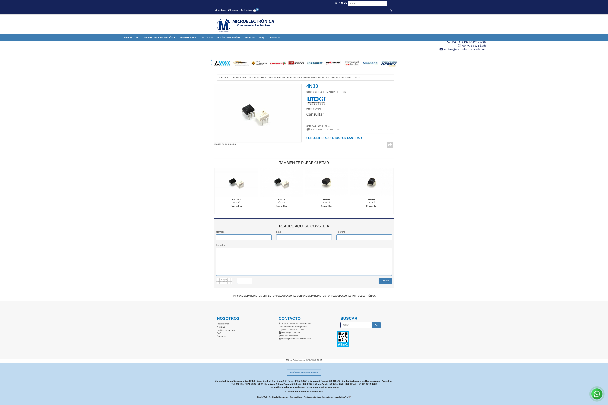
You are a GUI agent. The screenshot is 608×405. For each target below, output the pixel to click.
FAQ (261, 37)
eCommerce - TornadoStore (289, 397)
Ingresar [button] (234, 10)
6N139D (236, 199)
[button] (335, 3)
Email (279, 232)
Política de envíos (228, 37)
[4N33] (257, 113)
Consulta (220, 245)
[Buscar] (391, 11)
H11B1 (371, 199)
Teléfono (340, 232)
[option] (220, 63)
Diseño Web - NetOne (266, 397)
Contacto (275, 37)
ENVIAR (385, 281)
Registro (247, 10)
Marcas (250, 37)
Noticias (207, 37)
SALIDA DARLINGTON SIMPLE (337, 77)
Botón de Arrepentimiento (304, 372)
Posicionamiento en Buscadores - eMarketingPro (326, 397)
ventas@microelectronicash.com (287, 387)
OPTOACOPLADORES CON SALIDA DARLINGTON (294, 77)
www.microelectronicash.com (323, 387)
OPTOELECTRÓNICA (230, 77)
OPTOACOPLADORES (254, 77)
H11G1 (326, 199)
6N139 (281, 199)
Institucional (188, 37)
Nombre (220, 232)
